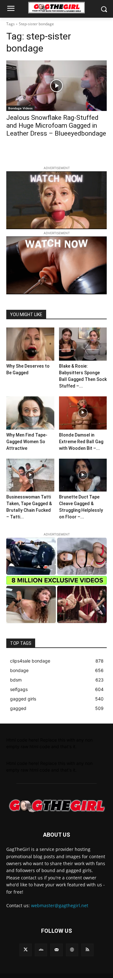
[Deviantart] (41, 950)
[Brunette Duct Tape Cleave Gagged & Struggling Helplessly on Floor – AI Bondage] (83, 475)
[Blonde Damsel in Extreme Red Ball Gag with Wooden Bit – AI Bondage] (83, 413)
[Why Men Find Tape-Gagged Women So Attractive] (30, 413)
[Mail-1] (56, 950)
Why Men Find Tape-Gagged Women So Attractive (26, 441)
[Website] (72, 950)
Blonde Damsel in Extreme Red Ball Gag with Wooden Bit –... (81, 441)
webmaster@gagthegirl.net (59, 905)
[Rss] (87, 950)
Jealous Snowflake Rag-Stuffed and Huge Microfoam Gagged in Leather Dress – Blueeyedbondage (56, 125)
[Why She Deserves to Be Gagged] (30, 344)
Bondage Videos (20, 108)
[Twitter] (25, 950)
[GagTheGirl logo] (56, 806)
